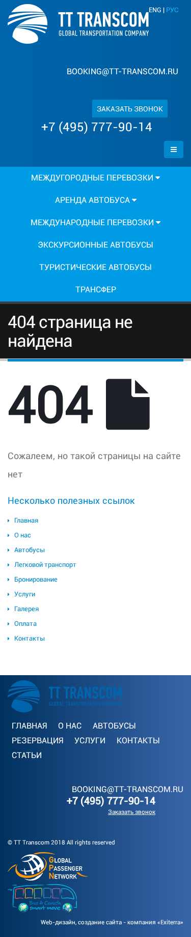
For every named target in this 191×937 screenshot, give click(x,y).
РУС (172, 10)
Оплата (25, 623)
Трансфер (95, 289)
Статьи (27, 755)
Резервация (37, 740)
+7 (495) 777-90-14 (96, 127)
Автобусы (29, 550)
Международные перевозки (93, 222)
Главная (26, 520)
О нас (22, 535)
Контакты (29, 638)
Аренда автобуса (93, 200)
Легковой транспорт (45, 564)
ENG (155, 10)
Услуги (24, 594)
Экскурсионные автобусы (95, 245)
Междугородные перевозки (93, 178)
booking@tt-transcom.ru (122, 71)
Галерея (26, 609)
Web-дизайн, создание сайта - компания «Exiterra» (112, 922)
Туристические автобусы (95, 267)
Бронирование (36, 579)
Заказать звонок (130, 109)
